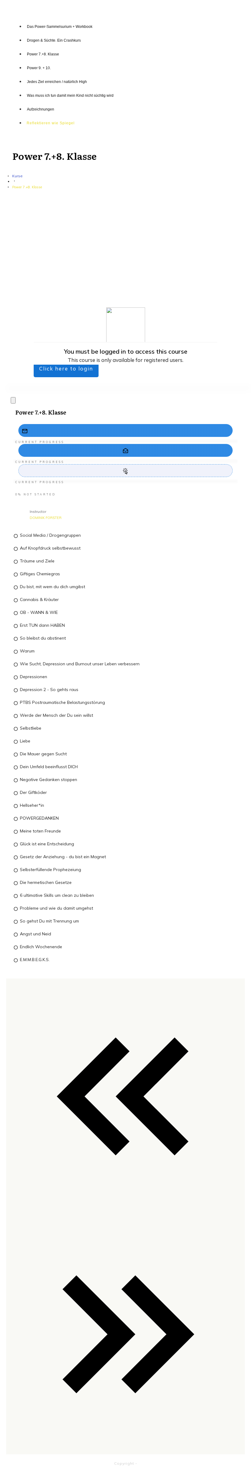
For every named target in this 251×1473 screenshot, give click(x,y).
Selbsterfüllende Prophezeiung (50, 869)
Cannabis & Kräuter (39, 599)
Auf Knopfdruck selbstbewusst (50, 548)
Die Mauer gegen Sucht (43, 754)
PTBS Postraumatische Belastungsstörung (62, 702)
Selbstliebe (30, 728)
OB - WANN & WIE (39, 612)
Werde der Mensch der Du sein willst (56, 715)
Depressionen (33, 676)
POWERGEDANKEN (39, 818)
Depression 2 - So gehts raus (49, 689)
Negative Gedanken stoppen (48, 779)
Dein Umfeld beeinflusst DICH (49, 766)
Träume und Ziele (37, 561)
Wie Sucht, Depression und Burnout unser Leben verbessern (80, 664)
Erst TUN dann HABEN (42, 625)
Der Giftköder (33, 792)
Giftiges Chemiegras (40, 574)
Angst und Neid (35, 934)
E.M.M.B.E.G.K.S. (35, 959)
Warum (27, 651)
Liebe (25, 741)
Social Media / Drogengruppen (50, 535)
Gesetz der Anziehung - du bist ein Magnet (63, 856)
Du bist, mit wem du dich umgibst (52, 586)
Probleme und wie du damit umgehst (56, 908)
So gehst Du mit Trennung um (49, 921)
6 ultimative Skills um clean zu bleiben (57, 895)
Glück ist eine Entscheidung (47, 844)
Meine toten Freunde (40, 831)
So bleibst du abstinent (43, 638)
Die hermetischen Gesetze (46, 882)
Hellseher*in (32, 805)
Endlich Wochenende (41, 946)
